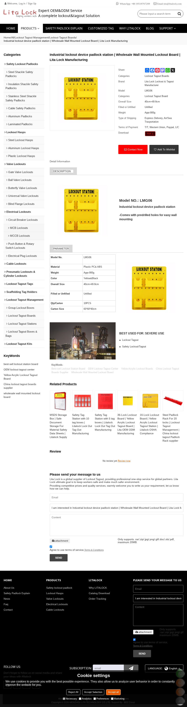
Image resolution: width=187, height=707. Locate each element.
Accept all (113, 692)
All (12, 37)
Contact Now (135, 149)
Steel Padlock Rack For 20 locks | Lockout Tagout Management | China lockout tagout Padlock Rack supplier (171, 427)
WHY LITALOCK (129, 28)
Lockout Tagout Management (32, 37)
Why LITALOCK (98, 587)
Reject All (73, 692)
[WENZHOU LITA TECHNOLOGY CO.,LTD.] (20, 13)
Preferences (102, 698)
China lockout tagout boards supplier (20, 386)
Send (58, 557)
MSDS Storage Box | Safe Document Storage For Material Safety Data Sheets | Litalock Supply (58, 425)
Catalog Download (99, 593)
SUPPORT (166, 28)
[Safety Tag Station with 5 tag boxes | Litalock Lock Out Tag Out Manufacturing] (105, 401)
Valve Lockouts (55, 598)
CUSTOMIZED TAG (101, 28)
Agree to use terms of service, (77, 549)
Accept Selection (93, 692)
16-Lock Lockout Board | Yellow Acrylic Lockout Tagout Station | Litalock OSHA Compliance (149, 424)
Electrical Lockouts (57, 604)
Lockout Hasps (54, 593)
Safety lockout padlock (59, 587)
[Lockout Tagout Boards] (150, 133)
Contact (8, 609)
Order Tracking (97, 598)
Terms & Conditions (94, 550)
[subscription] (131, 668)
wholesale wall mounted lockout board (22, 395)
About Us (9, 587)
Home (7, 37)
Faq (6, 604)
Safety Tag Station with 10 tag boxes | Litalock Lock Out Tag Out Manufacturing (82, 424)
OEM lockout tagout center (19, 369)
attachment (61, 540)
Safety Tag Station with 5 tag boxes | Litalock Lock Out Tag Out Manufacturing (105, 422)
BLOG (150, 28)
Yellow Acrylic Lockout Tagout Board (20, 377)
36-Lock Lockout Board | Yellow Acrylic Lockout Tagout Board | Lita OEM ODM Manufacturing (127, 424)
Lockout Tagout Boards (62, 37)
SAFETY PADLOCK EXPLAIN (64, 28)
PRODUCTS (29, 28)
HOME (10, 28)
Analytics (87, 698)
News (7, 598)
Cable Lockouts (55, 609)
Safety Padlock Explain (17, 593)
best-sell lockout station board (21, 364)
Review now (124, 461)
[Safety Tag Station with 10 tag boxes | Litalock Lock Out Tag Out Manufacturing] (82, 401)
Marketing (119, 698)
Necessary (71, 698)
